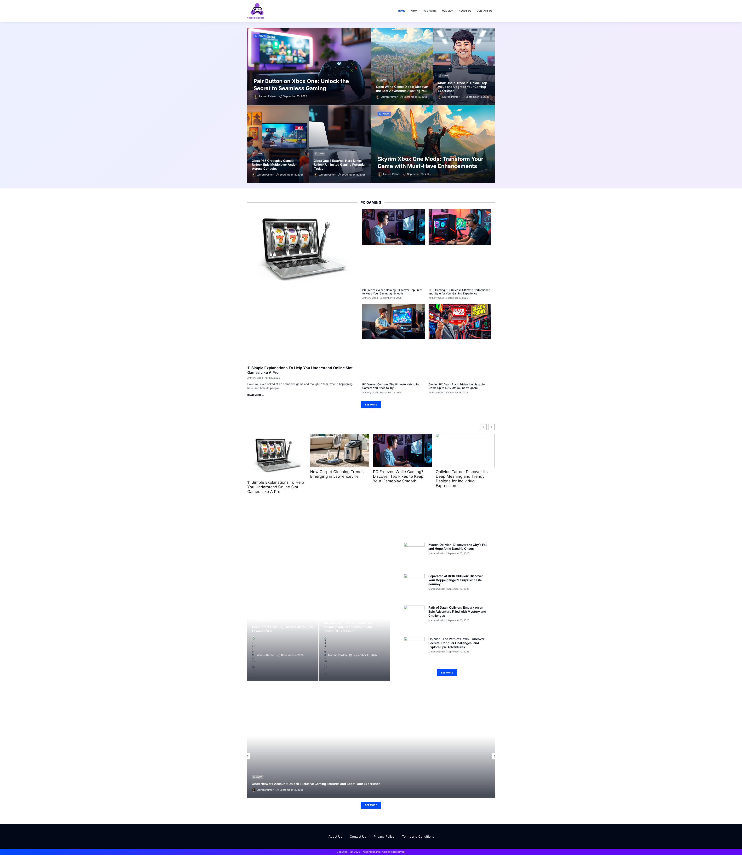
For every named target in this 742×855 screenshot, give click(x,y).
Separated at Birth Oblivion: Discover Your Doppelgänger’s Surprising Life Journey (455, 580)
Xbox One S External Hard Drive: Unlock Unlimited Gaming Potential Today (339, 165)
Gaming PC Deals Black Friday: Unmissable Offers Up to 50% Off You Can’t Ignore (457, 386)
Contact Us (484, 10)
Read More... (255, 395)
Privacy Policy (384, 836)
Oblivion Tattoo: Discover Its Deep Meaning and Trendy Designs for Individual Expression (462, 478)
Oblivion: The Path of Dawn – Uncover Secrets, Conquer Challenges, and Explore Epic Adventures (456, 643)
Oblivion (448, 10)
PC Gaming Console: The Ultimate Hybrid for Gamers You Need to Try (391, 386)
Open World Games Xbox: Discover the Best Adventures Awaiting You (402, 89)
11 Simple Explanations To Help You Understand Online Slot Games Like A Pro (275, 487)
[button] (247, 756)
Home (401, 10)
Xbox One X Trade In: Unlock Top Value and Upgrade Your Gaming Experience (462, 87)
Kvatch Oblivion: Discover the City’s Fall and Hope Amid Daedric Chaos (457, 547)
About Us (465, 10)
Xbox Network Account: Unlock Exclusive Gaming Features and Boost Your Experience (316, 784)
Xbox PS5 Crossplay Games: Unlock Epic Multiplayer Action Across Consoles (275, 165)
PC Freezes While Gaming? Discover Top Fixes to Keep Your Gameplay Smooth (392, 291)
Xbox (414, 10)
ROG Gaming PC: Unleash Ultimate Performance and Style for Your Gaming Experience (459, 291)
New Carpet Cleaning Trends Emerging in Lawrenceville (337, 474)
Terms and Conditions (418, 836)
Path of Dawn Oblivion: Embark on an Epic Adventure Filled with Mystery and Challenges (457, 612)
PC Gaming (430, 10)
